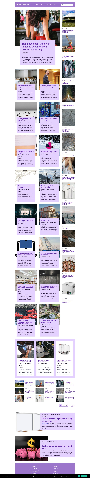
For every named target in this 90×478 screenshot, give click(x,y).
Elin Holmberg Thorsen (54, 414)
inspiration (24, 56)
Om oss (43, 4)
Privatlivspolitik (84, 476)
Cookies (47, 4)
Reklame (38, 4)
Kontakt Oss (53, 4)
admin (27, 89)
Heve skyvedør (45, 423)
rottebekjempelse (21, 124)
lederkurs (43, 91)
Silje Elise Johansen (26, 54)
